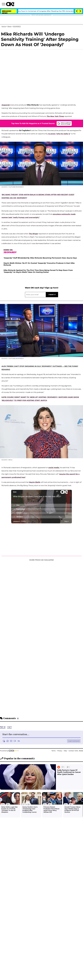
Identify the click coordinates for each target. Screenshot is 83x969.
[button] (3, 4)
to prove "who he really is (59, 134)
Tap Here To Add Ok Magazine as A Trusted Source (33, 123)
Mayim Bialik (34, 482)
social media (53, 468)
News (9, 26)
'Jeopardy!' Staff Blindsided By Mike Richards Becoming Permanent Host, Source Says (40, 258)
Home (4, 26)
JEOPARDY (17, 26)
